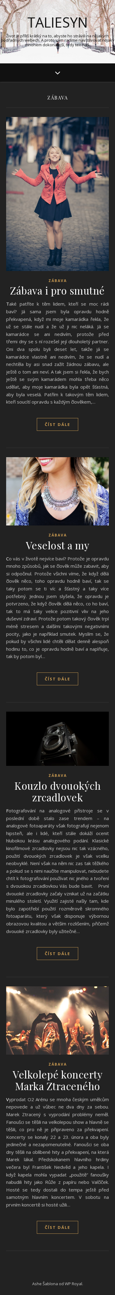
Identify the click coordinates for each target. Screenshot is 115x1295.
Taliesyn (57, 22)
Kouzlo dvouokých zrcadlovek (57, 791)
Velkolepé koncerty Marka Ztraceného (57, 1080)
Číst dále (57, 424)
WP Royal (73, 1283)
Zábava (57, 280)
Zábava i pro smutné (57, 290)
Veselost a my (58, 545)
